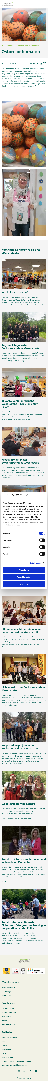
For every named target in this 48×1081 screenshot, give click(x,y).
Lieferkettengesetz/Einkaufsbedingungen (17, 1061)
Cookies (4, 1045)
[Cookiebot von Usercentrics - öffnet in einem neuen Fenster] (15, 495)
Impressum (6, 1041)
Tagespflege (6, 992)
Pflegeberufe (6, 1016)
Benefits (5, 1020)
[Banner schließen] (35, 495)
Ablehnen (24, 584)
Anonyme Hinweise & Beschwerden (14, 1065)
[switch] (42, 540)
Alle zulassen (24, 570)
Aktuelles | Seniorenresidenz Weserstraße (22, 46)
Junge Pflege (6, 995)
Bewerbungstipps (8, 1024)
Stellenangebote (8, 1009)
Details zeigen (35, 563)
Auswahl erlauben (24, 577)
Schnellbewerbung (9, 1012)
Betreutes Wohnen (8, 988)
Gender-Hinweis (7, 1057)
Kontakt (4, 1053)
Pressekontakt (7, 1049)
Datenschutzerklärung (10, 1037)
